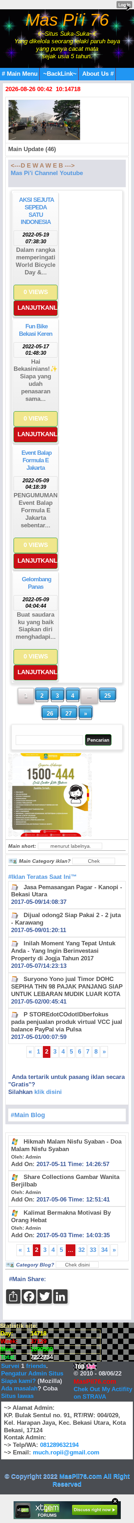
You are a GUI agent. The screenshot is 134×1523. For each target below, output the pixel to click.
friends (36, 1366)
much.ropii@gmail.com (66, 1452)
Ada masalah (19, 1388)
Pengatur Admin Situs (32, 1373)
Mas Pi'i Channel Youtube (47, 173)
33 (93, 1249)
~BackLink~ (59, 73)
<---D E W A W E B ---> (43, 165)
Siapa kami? (18, 1381)
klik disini (48, 1092)
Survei (11, 1366)
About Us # (98, 73)
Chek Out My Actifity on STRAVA (103, 1393)
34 (104, 1249)
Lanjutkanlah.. (38, 307)
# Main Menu (20, 73)
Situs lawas (17, 1396)
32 (81, 1249)
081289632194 (59, 1445)
